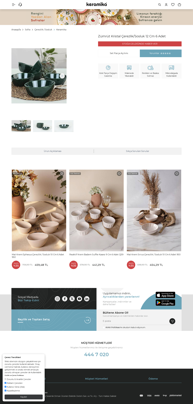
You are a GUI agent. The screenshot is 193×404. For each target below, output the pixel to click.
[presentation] (15, 76)
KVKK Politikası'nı (114, 327)
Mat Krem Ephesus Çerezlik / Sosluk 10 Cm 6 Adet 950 (38, 255)
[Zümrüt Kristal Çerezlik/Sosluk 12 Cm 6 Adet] (39, 75)
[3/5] (163, 53)
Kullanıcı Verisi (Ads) (15, 387)
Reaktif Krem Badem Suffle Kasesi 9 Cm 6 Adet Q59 (96, 254)
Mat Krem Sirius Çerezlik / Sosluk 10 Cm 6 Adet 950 (154, 254)
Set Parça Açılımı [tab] (119, 53)
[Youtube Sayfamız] (79, 298)
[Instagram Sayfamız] (57, 298)
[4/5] (164, 53)
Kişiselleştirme (13, 391)
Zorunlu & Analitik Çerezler (18, 379)
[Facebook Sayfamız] (64, 298)
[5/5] (165, 53)
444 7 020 (96, 354)
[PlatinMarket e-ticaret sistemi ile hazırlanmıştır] (176, 395)
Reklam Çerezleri (14, 383)
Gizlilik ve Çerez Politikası (14, 375)
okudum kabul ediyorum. (126, 327)
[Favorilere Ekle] (61, 173)
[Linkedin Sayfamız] (86, 298)
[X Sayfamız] (72, 298)
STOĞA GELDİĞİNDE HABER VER (139, 44)
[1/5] (161, 53)
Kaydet (23, 397)
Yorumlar (149, 53)
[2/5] (162, 53)
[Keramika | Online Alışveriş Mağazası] (96, 4)
